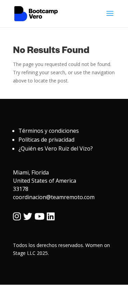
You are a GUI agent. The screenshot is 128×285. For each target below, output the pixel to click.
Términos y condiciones (48, 130)
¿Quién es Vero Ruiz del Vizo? (55, 148)
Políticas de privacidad (46, 139)
